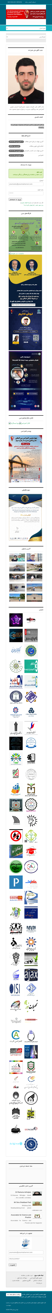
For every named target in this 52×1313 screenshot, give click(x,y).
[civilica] (31, 1058)
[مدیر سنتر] (16, 935)
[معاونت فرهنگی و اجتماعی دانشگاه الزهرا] (16, 950)
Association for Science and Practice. (21, 1216)
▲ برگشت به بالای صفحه (13, 1294)
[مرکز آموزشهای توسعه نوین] (16, 1136)
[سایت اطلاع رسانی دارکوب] (16, 1074)
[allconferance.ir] (31, 1028)
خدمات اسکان (37, 1280)
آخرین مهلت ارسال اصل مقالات (26, 142)
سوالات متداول (22, 1278)
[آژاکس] (31, 981)
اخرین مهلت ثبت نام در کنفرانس (26, 151)
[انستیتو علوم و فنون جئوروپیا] (31, 1074)
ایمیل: (41, 180)
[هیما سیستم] (16, 1089)
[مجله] (31, 904)
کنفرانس (26, 155)
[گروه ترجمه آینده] (31, 1136)
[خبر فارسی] (16, 1058)
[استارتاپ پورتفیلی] (16, 889)
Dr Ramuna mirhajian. (23, 1192)
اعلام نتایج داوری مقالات (26, 146)
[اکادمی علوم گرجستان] (31, 1151)
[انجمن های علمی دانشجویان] (31, 950)
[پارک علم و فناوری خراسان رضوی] (31, 1089)
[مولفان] (16, 1012)
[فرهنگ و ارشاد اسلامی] (16, 1028)
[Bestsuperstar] (16, 627)
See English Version (15, 2)
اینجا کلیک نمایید (26, 203)
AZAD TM (9, 1309)
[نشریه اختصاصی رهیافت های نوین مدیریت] (31, 1120)
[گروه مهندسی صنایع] (16, 873)
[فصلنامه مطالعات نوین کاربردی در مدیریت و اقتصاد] (31, 920)
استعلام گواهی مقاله (30, 2)
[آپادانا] (31, 827)
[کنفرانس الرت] (16, 1043)
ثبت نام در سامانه (27, 1275)
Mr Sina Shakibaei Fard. (22, 1202)
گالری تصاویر (26, 1280)
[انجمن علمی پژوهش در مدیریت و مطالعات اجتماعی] (31, 997)
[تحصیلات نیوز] (31, 1012)
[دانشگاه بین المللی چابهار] (16, 704)
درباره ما (39, 1283)
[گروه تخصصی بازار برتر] (16, 981)
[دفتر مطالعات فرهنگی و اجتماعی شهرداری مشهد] (16, 1151)
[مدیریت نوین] (31, 966)
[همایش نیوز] (16, 904)
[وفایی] (31, 935)
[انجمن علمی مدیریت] (31, 1043)
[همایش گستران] (16, 920)
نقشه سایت (15, 1280)
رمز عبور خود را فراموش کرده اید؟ (33, 205)
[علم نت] (31, 889)
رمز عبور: (40, 190)
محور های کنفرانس (36, 1278)
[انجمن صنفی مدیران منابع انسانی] (31, 843)
